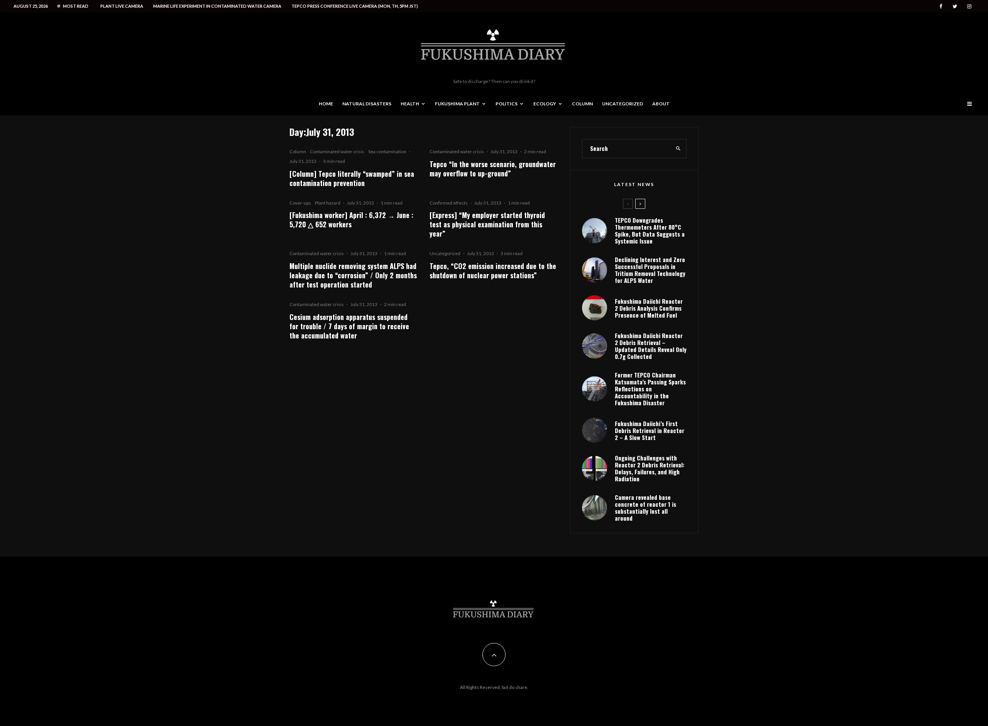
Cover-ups (300, 203)
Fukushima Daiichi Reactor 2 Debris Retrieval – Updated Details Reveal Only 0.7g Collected (651, 346)
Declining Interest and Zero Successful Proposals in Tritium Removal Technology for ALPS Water (650, 270)
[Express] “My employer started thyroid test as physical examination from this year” (487, 224)
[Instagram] (969, 6)
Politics (507, 104)
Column (582, 104)
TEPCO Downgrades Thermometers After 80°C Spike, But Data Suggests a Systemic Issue (650, 230)
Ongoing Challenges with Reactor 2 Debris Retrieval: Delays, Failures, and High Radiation (649, 468)
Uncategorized (622, 104)
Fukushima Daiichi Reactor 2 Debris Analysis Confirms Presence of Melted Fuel (649, 308)
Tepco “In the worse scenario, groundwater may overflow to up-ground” (493, 168)
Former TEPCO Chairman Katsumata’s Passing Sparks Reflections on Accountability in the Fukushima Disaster (650, 388)
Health (410, 104)
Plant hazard (327, 203)
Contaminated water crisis (337, 151)
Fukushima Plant (457, 104)
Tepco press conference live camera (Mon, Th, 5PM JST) (354, 5)
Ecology (544, 104)
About (661, 104)
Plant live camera (121, 5)
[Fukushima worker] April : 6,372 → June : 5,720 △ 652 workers (351, 219)
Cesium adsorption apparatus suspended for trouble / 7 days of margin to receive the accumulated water (349, 326)
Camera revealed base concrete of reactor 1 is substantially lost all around (645, 507)
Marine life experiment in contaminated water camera (217, 5)
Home (326, 104)
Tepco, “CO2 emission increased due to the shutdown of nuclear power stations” (493, 270)
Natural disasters (366, 104)
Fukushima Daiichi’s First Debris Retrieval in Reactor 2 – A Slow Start (649, 430)
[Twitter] (954, 6)
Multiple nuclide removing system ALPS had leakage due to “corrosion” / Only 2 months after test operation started (353, 275)
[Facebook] (940, 6)
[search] (678, 148)
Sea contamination (387, 151)
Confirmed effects (449, 203)
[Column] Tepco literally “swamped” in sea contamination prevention (351, 178)
